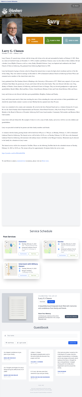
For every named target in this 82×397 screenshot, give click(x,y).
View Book (42, 301)
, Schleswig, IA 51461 (27, 272)
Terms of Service (45, 390)
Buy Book (51, 301)
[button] (11, 245)
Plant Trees (33, 254)
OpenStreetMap (42, 392)
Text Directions (23, 254)
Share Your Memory (71, 316)
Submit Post (73, 342)
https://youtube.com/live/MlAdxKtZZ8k (13, 153)
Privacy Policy (36, 390)
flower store (45, 161)
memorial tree (21, 161)
